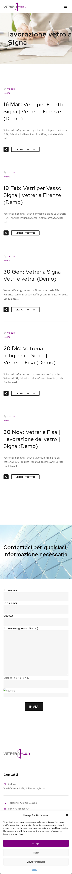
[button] (67, 815)
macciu (11, 88)
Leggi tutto (25, 149)
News (34, 869)
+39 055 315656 (28, 802)
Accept (36, 843)
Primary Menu (65, 6)
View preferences (36, 861)
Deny (36, 852)
